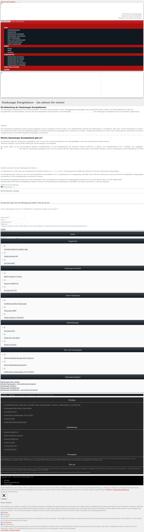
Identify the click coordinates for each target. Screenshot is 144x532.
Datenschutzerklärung (11, 482)
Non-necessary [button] (6, 522)
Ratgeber (6, 69)
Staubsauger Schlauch (8, 386)
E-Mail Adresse (6, 222)
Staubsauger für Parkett (16, 59)
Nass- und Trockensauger (16, 40)
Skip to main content (8, 2)
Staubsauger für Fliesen (16, 57)
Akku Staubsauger (14, 38)
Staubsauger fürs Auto (15, 61)
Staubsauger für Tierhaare (17, 63)
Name (3, 220)
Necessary (6, 514)
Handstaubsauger (14, 30)
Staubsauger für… (9, 54)
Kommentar (5, 217)
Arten (6, 27)
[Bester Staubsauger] (10, 7)
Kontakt (6, 480)
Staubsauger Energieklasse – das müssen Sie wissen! (19, 390)
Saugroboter (12, 32)
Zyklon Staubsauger (14, 44)
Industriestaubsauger (15, 42)
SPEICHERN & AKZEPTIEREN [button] (10, 530)
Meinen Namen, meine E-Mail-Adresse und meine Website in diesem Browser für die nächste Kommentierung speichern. (44, 226)
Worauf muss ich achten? (11, 67)
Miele (9, 50)
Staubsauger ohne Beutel (16, 36)
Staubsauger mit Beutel (16, 34)
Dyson (10, 48)
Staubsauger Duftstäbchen (10, 388)
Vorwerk (10, 52)
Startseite (4, 395)
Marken (6, 46)
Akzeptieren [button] (109, 490)
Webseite (4, 224)
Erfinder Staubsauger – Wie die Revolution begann (18, 384)
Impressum (8, 484)
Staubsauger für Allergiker (17, 65)
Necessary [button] (4, 512)
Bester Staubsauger (17, 21)
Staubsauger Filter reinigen (10, 382)
